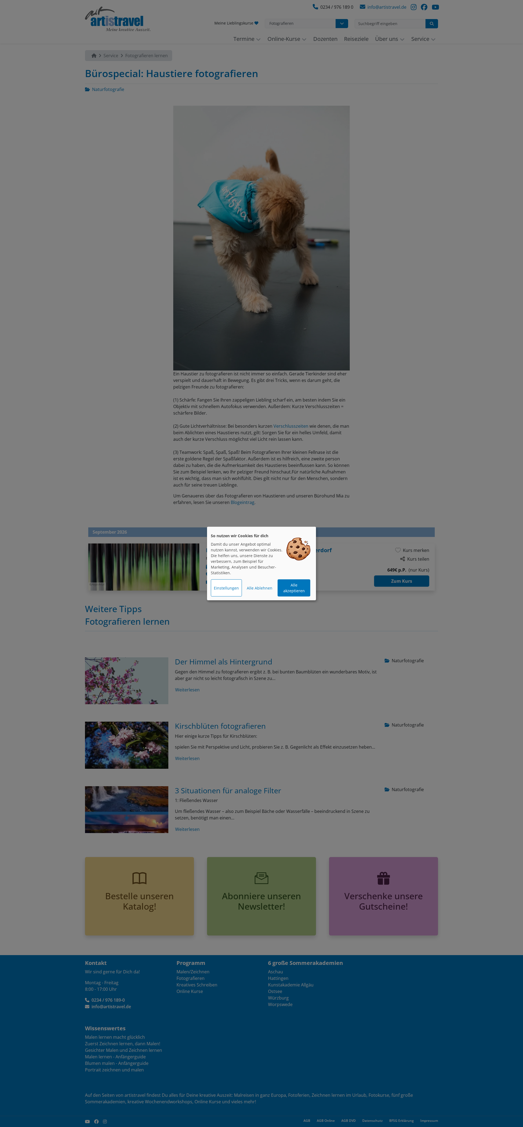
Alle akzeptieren (294, 587)
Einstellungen (226, 588)
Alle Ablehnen (259, 588)
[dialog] (261, 563)
